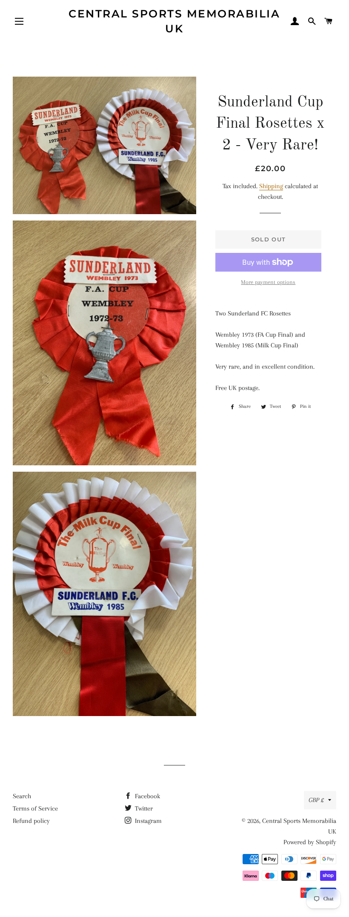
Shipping (271, 186)
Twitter (143, 808)
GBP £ (316, 800)
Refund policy (31, 821)
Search (22, 796)
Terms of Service (35, 808)
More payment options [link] (268, 282)
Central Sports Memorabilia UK (174, 21)
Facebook (146, 796)
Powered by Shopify (309, 842)
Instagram (147, 821)
